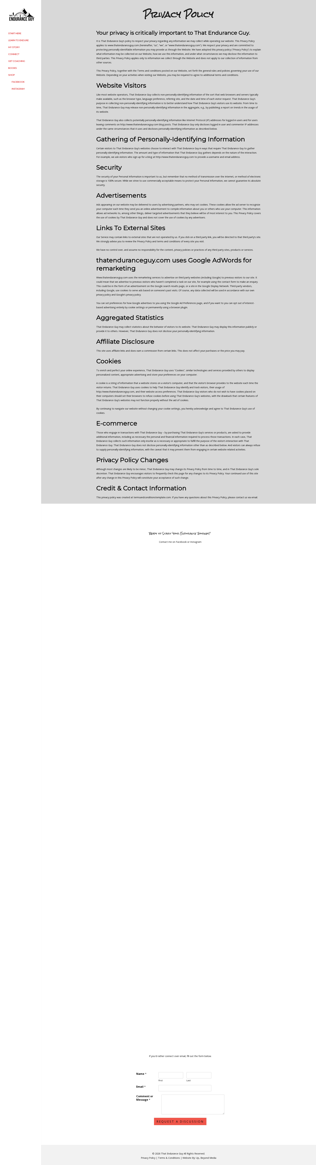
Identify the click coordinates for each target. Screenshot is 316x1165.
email (254, 497)
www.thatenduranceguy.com (123, 45)
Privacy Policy (148, 1157)
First (160, 1080)
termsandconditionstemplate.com (152, 497)
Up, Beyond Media (206, 1157)
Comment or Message (144, 1098)
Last (188, 1080)
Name (141, 1074)
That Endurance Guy (172, 1153)
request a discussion (180, 1121)
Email (141, 1086)
